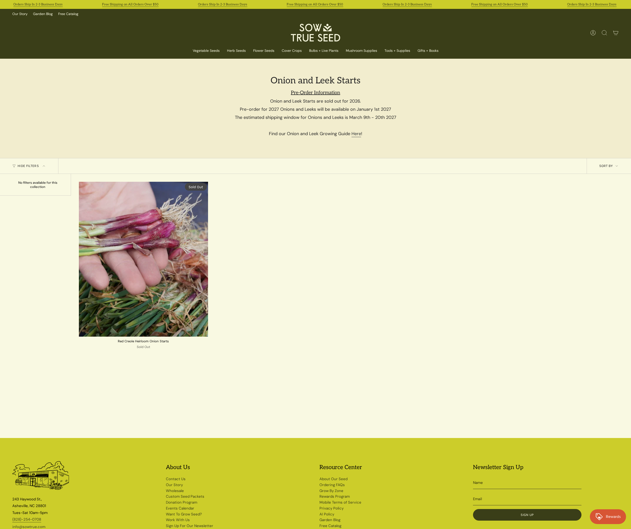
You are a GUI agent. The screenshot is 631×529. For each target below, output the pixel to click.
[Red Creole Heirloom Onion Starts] (143, 259)
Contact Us (176, 478)
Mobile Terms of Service (340, 502)
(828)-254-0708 (26, 519)
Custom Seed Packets (185, 496)
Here (356, 134)
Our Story (20, 14)
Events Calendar (180, 508)
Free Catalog (68, 14)
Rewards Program (334, 496)
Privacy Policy (331, 508)
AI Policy (326, 514)
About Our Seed (333, 478)
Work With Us (178, 519)
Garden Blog (43, 14)
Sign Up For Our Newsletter (189, 525)
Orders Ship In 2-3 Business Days (38, 4)
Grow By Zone (331, 490)
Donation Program (181, 502)
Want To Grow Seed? (184, 514)
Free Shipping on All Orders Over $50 (130, 4)
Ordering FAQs (332, 484)
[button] (291, 51)
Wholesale (175, 490)
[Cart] (615, 33)
